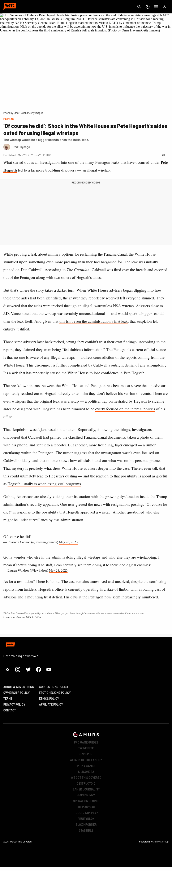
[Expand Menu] (156, 7)
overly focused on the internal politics (125, 408)
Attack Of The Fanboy (86, 760)
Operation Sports (86, 801)
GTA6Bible (86, 830)
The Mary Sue (86, 807)
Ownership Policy (16, 692)
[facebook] (38, 669)
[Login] (164, 7)
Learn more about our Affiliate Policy (22, 616)
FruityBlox (86, 818)
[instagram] (17, 669)
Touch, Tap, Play (86, 813)
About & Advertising (18, 687)
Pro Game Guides (86, 742)
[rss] (7, 669)
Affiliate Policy (51, 704)
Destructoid (86, 783)
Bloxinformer (86, 824)
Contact (9, 710)
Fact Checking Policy (55, 692)
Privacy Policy (14, 704)
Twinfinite (86, 748)
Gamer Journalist (86, 789)
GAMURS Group (160, 841)
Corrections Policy (53, 687)
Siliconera (86, 772)
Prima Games (86, 766)
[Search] (139, 7)
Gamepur (86, 754)
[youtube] (48, 669)
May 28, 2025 (68, 542)
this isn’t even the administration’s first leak (93, 321)
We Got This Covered (86, 777)
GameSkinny (86, 795)
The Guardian (78, 269)
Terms (7, 698)
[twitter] (28, 669)
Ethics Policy (49, 698)
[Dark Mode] (147, 7)
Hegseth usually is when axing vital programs (44, 483)
